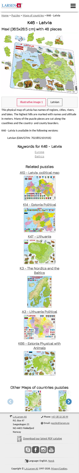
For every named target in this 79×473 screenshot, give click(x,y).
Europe (39, 152)
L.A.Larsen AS (20, 417)
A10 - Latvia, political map (39, 172)
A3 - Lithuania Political (39, 312)
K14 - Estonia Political (39, 204)
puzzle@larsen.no (60, 423)
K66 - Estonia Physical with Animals (39, 345)
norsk (51, 461)
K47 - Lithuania (39, 236)
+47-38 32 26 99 (59, 417)
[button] (69, 401)
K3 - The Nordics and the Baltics (39, 270)
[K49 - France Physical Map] (33, 410)
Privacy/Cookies (59, 469)
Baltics (39, 156)
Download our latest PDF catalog (42, 438)
